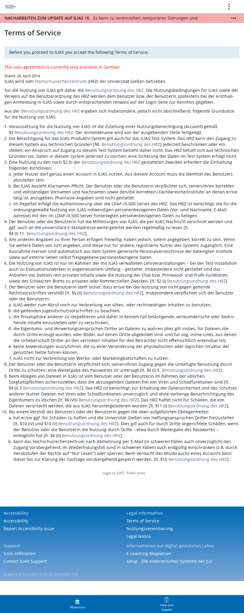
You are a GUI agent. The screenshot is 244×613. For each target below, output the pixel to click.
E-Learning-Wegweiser (148, 553)
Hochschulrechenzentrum (61, 81)
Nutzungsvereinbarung (149, 528)
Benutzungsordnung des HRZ (114, 90)
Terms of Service (142, 521)
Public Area (135, 472)
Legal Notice (138, 536)
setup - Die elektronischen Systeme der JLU (169, 561)
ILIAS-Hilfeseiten (20, 553)
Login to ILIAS (113, 472)
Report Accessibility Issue (29, 528)
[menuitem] (77, 604)
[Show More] (233, 18)
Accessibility (16, 521)
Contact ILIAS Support (25, 561)
